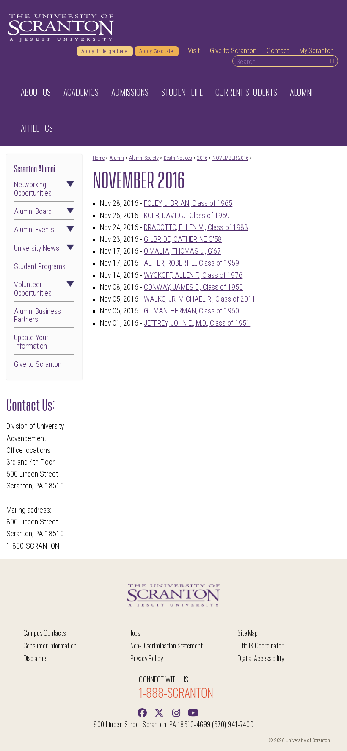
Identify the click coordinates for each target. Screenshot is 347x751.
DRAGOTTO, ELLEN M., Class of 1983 (196, 227)
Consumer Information (50, 645)
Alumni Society (144, 158)
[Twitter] (159, 712)
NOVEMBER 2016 (230, 158)
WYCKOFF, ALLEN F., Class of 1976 (193, 275)
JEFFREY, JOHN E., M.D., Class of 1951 (197, 323)
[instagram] (176, 712)
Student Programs (40, 267)
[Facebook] (142, 712)
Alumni (117, 158)
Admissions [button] (130, 92)
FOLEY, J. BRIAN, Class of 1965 (188, 203)
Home (99, 158)
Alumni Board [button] (33, 212)
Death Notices (178, 158)
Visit (194, 50)
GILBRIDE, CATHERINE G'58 (183, 239)
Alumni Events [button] (34, 230)
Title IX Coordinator (260, 645)
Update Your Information (31, 342)
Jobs (135, 632)
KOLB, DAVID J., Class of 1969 (187, 215)
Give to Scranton (233, 50)
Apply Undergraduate (105, 51)
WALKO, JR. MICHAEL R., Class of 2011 (200, 299)
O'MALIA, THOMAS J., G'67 (182, 251)
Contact (278, 50)
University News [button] (36, 248)
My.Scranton (316, 50)
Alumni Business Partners (37, 316)
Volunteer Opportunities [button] (33, 289)
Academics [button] (81, 92)
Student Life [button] (182, 92)
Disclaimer (36, 658)
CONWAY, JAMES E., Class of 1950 (193, 287)
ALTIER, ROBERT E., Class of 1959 (191, 263)
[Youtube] (193, 712)
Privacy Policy (146, 658)
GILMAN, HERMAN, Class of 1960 (191, 311)
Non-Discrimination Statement (166, 645)
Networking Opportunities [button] (33, 189)
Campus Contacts (44, 632)
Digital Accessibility (260, 658)
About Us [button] (36, 92)
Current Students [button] (246, 92)
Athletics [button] (37, 128)
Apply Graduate (156, 51)
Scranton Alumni (34, 168)
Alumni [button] (301, 92)
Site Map (247, 632)
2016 (202, 158)
